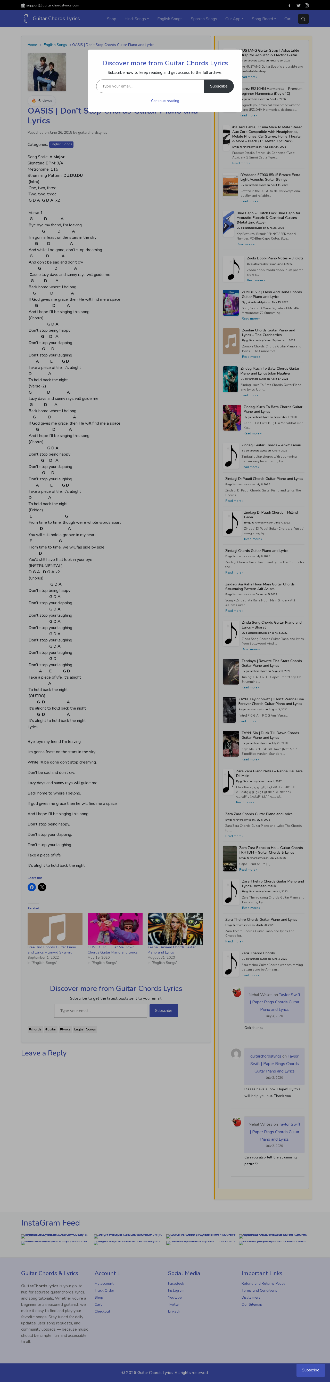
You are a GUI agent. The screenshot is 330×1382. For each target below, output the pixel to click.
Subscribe (219, 86)
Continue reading (165, 100)
